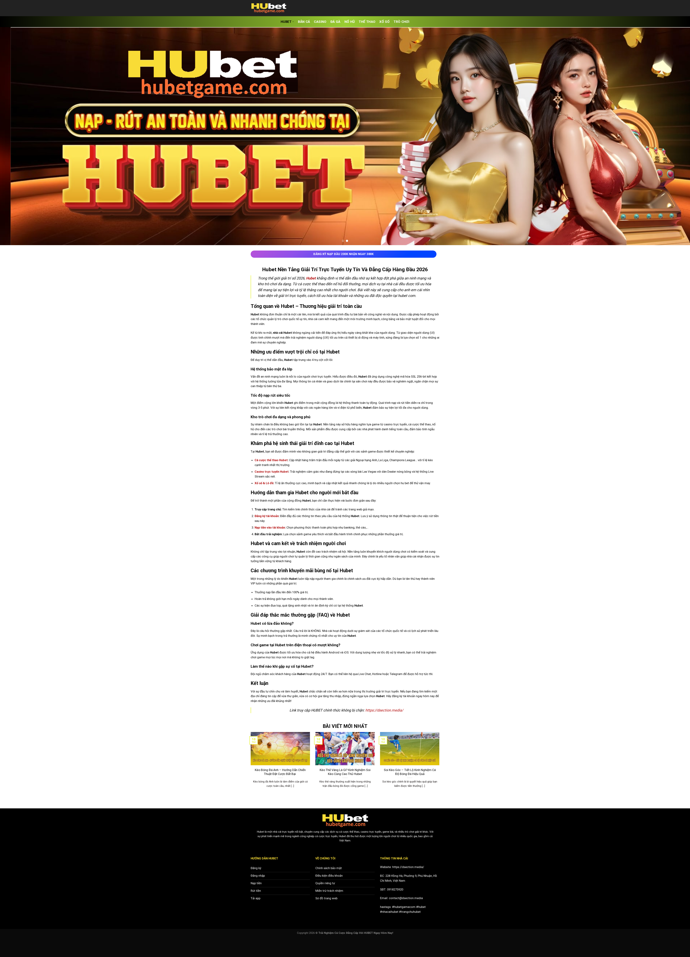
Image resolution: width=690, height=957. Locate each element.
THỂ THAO (367, 22)
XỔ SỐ (384, 22)
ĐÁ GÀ (335, 22)
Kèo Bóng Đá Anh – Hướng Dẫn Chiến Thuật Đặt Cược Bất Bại (280, 772)
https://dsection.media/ (408, 867)
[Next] (671, 136)
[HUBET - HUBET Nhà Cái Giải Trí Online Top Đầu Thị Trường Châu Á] (269, 8)
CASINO (320, 22)
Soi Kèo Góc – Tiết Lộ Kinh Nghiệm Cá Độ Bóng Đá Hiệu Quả (410, 772)
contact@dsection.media (406, 898)
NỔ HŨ (349, 22)
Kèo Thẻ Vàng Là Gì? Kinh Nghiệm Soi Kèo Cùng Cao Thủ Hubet (345, 772)
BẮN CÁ (304, 22)
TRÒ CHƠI (401, 22)
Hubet (260, 831)
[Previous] (18, 136)
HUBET (286, 22)
